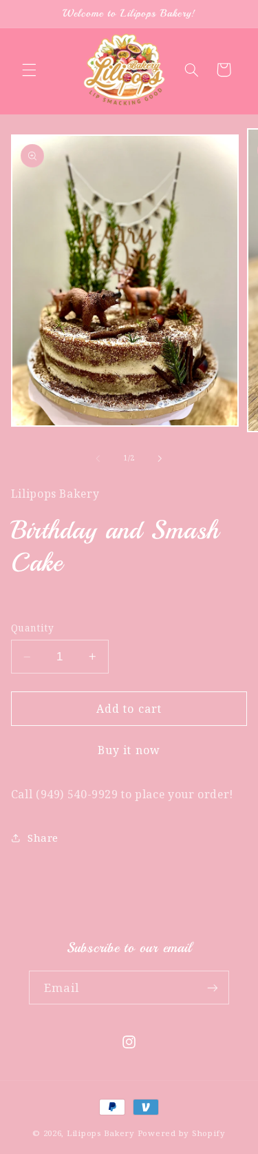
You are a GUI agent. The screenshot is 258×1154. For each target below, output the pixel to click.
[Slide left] (98, 458)
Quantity (32, 627)
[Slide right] (160, 458)
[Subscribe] (212, 987)
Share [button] (43, 837)
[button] (29, 69)
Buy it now (129, 750)
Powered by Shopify (182, 1133)
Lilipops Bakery (101, 1133)
